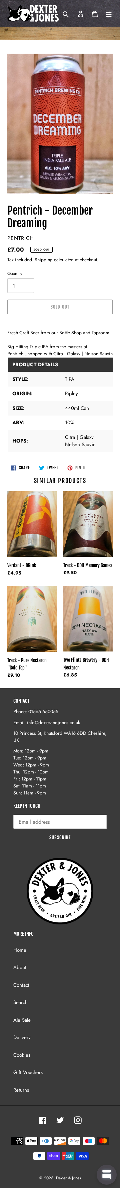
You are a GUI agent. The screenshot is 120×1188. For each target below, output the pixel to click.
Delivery (22, 1037)
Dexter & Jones (68, 1178)
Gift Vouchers (28, 1072)
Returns (21, 1090)
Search (20, 1002)
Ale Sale (22, 1020)
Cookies (21, 1055)
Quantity (14, 273)
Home (19, 950)
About (19, 967)
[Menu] (109, 13)
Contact (21, 985)
